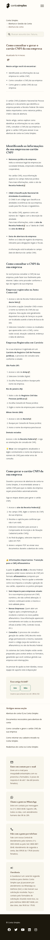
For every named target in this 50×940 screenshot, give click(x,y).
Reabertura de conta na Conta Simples (22, 747)
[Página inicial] (16, 5)
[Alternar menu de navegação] (42, 6)
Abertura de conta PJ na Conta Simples (22, 713)
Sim (15, 688)
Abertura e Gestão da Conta (20, 23)
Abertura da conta (15, 27)
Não (25, 688)
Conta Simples (12, 20)
